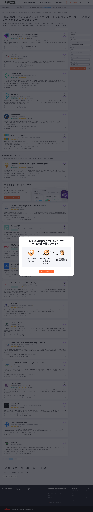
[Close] (72, 238)
